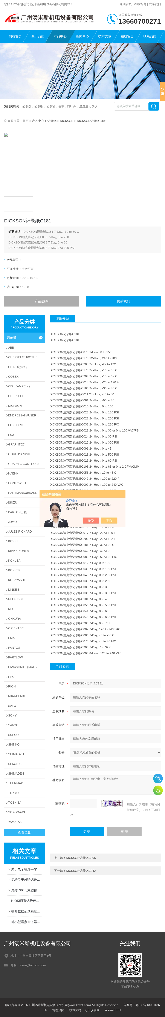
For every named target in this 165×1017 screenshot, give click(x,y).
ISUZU (12, 502)
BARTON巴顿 (17, 512)
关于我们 (37, 36)
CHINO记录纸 (17, 367)
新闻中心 (82, 36)
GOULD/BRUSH (19, 454)
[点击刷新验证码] (112, 803)
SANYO (13, 725)
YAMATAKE (16, 822)
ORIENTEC (16, 628)
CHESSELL (16, 396)
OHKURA (14, 618)
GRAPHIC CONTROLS (23, 463)
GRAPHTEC (16, 444)
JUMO (12, 522)
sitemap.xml (113, 1010)
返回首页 (126, 4)
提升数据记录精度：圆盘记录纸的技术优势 (26, 911)
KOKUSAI (14, 560)
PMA (11, 638)
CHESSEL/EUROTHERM (25, 357)
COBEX (13, 376)
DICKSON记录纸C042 (81, 870)
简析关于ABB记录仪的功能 (26, 879)
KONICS (14, 570)
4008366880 (158, 778)
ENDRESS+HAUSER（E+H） (26, 415)
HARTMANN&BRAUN (22, 493)
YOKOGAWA (16, 812)
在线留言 (140, 4)
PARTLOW (15, 657)
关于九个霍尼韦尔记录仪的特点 (26, 869)
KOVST (13, 541)
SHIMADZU (16, 754)
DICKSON (66, 121)
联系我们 (155, 4)
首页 (26, 121)
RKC (11, 676)
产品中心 (60, 36)
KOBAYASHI (16, 580)
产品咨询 (42, 301)
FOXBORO (15, 425)
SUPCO (13, 735)
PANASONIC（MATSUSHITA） (26, 667)
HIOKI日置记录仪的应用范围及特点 (26, 901)
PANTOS (14, 647)
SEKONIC (14, 764)
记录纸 (52, 121)
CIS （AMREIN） (20, 386)
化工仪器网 (91, 1010)
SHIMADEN (16, 773)
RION (12, 686)
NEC (11, 609)
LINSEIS (14, 589)
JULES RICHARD (20, 531)
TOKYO (13, 793)
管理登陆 (58, 1010)
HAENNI (13, 473)
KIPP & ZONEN (18, 551)
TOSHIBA (14, 802)
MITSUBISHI (16, 599)
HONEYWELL (17, 483)
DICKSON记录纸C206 (81, 858)
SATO (12, 705)
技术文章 (104, 36)
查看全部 (24, 832)
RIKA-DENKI (16, 696)
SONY (12, 715)
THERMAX (15, 783)
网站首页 (15, 36)
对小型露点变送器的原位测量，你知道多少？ (26, 922)
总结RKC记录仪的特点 (26, 890)
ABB (11, 347)
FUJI (11, 434)
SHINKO (14, 744)
